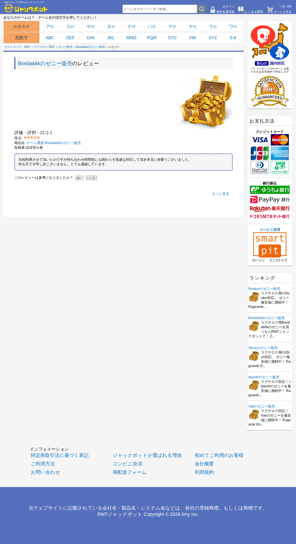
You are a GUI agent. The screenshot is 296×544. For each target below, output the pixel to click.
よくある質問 (254, 11)
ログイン (228, 6)
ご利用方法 (43, 463)
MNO (131, 37)
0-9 (233, 37)
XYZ (213, 37)
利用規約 (204, 472)
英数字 (21, 37)
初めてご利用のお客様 (219, 455)
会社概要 (204, 463)
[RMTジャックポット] (26, 8)
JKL (111, 37)
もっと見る (220, 193)
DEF (70, 37)
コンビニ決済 (269, 229)
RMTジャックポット (119, 514)
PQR (151, 37)
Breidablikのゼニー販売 (90, 47)
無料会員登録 (225, 11)
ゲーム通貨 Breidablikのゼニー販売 (53, 143)
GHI (90, 37)
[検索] (201, 9)
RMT (27, 47)
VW (192, 37)
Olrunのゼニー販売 (263, 348)
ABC (50, 37)
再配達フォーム (130, 472)
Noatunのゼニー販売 (264, 289)
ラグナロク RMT (44, 47)
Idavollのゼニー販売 (263, 377)
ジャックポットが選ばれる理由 (147, 455)
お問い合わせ (45, 472)
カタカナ (21, 26)
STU (172, 37)
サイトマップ (13, 47)
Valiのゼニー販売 (261, 406)
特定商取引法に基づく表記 (60, 455)
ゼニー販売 (65, 47)
